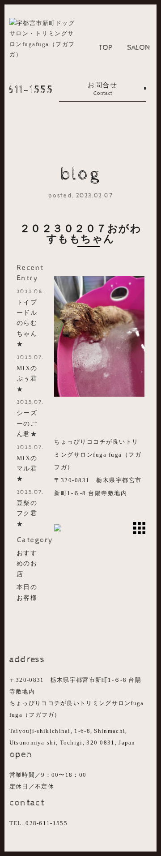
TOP (105, 47)
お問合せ (102, 89)
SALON (138, 47)
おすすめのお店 (27, 563)
